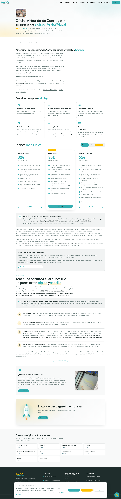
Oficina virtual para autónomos (93, 480)
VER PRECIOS (24, 391)
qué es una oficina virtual (50, 90)
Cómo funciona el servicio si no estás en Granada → (30, 77)
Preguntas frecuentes (60, 360)
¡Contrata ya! (43, 418)
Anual (97, 145)
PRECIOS (75, 2)
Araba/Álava (31, 43)
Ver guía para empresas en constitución (30, 266)
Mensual (84, 145)
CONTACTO (107, 2)
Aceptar (74, 490)
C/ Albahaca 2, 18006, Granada (50, 477)
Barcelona (76, 479)
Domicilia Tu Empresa (21, 43)
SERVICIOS (67, 2)
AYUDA (100, 2)
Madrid (66, 479)
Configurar (99, 490)
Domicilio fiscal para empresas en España (94, 477)
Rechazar (86, 490)
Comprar (29, 206)
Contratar (116, 2)
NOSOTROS (93, 2)
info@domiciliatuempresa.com (52, 481)
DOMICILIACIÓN (84, 2)
